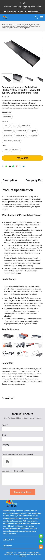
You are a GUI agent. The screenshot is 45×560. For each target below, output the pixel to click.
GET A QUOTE (22, 158)
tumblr (20, 166)
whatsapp (13, 166)
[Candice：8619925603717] (41, 536)
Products (9, 24)
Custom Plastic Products (31, 24)
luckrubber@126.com (15, 11)
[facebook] (21, 3)
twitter (10, 166)
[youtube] (24, 3)
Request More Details (22, 492)
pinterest (17, 166)
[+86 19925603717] (26, 12)
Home (3, 24)
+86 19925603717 (34, 11)
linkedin (23, 166)
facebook (3, 166)
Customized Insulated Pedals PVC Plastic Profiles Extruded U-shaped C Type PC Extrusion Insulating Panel (21, 27)
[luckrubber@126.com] (5, 12)
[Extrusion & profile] (22, 345)
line (6, 166)
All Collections (18, 24)
